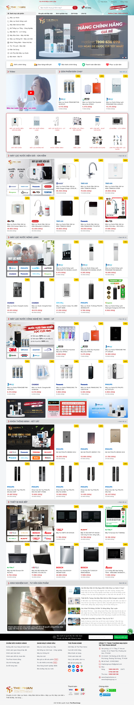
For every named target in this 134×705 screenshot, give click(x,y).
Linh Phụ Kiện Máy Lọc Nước (19, 53)
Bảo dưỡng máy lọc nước (45, 669)
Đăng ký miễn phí (121, 637)
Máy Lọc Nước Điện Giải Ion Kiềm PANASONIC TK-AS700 (90, 225)
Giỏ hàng (87, 7)
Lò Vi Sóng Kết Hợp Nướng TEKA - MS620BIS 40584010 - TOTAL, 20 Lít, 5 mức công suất (116, 571)
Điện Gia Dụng (14, 49)
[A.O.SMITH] (12, 355)
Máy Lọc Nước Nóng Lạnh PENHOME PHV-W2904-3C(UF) (66, 269)
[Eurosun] (12, 538)
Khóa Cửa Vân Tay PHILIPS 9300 (90, 491)
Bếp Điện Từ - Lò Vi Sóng (18, 32)
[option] (82, 37)
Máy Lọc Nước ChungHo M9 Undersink (41, 388)
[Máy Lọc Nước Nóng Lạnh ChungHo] (12, 274)
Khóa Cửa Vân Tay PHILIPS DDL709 (114, 491)
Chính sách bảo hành (13, 653)
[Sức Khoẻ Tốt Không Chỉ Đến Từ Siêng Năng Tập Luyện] (74, 611)
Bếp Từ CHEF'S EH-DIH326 (65, 533)
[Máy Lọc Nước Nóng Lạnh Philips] (24, 268)
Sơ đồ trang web (11, 665)
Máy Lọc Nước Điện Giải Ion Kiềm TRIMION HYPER (114, 187)
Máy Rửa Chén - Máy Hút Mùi (19, 35)
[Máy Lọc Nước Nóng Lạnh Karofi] (36, 268)
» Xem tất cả (122, 156)
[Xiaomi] (36, 458)
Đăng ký (114, 2)
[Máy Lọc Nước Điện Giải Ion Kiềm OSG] (36, 192)
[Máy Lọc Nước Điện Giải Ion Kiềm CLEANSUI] (47, 186)
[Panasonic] (24, 452)
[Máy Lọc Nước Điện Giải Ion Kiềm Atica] (24, 192)
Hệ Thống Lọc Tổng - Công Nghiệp (21, 28)
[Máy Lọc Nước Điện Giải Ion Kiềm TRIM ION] (24, 186)
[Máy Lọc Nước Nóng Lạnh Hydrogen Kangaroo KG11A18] (116, 289)
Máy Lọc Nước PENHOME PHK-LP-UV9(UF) (115, 350)
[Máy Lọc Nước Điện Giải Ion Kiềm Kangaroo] (12, 192)
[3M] (12, 349)
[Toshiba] (36, 452)
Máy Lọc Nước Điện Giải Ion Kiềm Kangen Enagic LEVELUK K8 (66, 187)
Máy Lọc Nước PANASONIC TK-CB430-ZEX (66, 388)
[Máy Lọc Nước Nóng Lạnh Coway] (36, 274)
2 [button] (124, 57)
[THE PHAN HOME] (15, 7)
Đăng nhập (124, 2)
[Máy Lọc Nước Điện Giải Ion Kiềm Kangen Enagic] (12, 186)
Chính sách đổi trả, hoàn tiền (15, 656)
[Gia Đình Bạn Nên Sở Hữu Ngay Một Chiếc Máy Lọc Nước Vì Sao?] (74, 590)
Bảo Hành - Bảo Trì (16, 56)
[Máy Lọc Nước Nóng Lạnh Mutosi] (47, 268)
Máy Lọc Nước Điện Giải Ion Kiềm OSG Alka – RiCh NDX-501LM (114, 225)
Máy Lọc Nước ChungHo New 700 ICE (41, 307)
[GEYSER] (47, 349)
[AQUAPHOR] (36, 349)
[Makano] (47, 458)
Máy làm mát (41, 656)
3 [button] (125, 57)
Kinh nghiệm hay (62, 13)
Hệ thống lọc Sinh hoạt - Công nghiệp (49, 650)
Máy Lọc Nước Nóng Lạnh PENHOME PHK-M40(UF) (114, 269)
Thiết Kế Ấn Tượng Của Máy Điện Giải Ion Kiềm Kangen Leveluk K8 (103, 598)
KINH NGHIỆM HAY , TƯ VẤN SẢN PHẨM (29, 583)
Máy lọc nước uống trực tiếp (46, 647)
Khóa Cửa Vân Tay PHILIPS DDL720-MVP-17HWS (41, 491)
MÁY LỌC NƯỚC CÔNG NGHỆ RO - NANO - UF (32, 319)
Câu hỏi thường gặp (12, 662)
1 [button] (122, 57)
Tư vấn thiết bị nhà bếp (47, 662)
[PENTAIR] (24, 349)
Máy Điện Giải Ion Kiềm (17, 25)
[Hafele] (12, 452)
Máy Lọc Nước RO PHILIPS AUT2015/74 (114, 388)
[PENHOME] (36, 355)
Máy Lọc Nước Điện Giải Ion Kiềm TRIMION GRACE (65, 225)
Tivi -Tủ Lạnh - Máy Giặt (17, 46)
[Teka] (47, 532)
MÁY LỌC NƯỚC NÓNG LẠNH (24, 237)
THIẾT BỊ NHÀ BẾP (18, 502)
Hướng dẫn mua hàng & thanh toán (17, 647)
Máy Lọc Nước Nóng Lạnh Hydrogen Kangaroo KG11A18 (115, 307)
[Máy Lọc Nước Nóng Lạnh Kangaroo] (47, 274)
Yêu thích (103, 2)
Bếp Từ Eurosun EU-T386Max (115, 533)
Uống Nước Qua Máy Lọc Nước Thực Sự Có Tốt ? (97, 618)
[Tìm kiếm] (74, 7)
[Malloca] (24, 532)
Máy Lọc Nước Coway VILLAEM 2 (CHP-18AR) (66, 307)
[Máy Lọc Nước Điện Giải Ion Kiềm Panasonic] (36, 186)
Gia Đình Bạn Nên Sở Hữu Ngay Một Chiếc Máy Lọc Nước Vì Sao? (102, 588)
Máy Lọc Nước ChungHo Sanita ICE (17, 307)
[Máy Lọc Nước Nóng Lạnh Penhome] (12, 268)
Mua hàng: (103, 668)
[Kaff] (24, 538)
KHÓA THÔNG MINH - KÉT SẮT (24, 421)
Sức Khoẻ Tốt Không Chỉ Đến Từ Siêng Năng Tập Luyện (99, 608)
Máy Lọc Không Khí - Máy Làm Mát (21, 39)
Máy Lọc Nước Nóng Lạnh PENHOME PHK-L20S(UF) (115, 103)
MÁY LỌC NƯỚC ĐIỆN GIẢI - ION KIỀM (28, 156)
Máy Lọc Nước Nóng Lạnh (18, 21)
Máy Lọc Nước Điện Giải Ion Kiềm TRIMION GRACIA (90, 187)
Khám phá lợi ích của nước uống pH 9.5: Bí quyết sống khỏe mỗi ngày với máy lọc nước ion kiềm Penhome (35, 628)
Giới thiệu (74, 13)
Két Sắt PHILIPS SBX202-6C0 (115, 452)
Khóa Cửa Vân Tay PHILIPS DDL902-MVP (16, 491)
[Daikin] (12, 458)
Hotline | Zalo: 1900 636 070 (118, 13)
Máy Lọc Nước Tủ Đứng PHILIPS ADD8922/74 (91, 307)
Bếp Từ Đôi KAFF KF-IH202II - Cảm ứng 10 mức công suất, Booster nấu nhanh (90, 534)
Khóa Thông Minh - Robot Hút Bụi (21, 42)
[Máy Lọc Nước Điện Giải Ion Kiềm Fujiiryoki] (47, 192)
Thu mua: (104, 674)
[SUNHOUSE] (24, 355)
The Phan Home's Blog (13, 659)
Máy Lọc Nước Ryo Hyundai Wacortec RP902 (65, 350)
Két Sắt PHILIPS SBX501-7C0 (90, 452)
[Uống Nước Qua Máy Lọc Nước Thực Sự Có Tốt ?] (74, 621)
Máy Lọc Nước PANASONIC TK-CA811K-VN (91, 388)
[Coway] (24, 458)
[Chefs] (36, 538)
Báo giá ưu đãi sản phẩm (47, 659)
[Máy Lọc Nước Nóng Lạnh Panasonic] (24, 274)
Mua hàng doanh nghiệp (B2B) (47, 665)
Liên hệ (83, 13)
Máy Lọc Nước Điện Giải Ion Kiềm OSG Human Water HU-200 (16, 225)
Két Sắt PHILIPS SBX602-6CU (66, 452)
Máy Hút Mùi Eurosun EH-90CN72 (15, 571)
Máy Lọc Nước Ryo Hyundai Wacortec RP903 (91, 103)
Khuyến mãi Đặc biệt (46, 13)
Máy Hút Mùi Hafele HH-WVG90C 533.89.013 (40, 571)
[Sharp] (47, 452)
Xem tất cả (123, 72)
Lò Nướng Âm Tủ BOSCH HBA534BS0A (89, 571)
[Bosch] (36, 532)
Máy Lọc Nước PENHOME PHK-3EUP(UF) (69, 103)
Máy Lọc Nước (14, 17)
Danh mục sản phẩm (17, 13)
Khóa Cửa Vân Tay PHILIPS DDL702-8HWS (65, 491)
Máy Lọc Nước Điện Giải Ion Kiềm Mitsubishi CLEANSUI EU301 (41, 225)
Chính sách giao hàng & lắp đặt (16, 650)
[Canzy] (47, 538)
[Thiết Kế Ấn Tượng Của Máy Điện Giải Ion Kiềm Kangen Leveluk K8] (74, 600)
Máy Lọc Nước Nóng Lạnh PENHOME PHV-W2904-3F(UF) (91, 269)
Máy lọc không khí (43, 653)
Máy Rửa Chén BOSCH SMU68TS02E (63, 571)
